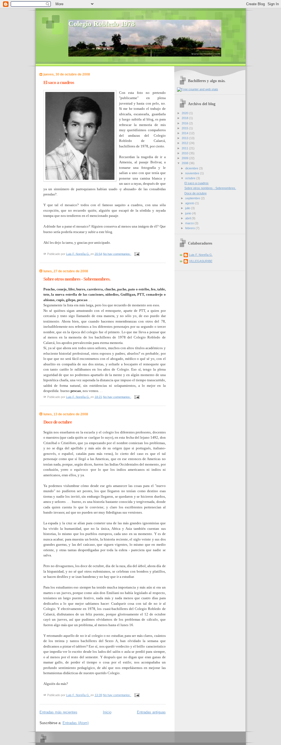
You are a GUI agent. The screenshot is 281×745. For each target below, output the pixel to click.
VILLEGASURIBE (200, 261)
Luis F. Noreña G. (201, 254)
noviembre (192, 173)
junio (188, 213)
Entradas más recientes (58, 712)
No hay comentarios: (117, 253)
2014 (185, 133)
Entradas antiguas (151, 712)
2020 (185, 113)
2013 (185, 138)
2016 (185, 123)
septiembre (193, 198)
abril (188, 218)
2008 (185, 163)
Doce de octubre (57, 422)
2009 (185, 158)
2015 (185, 128)
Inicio (107, 712)
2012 (185, 143)
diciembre (192, 168)
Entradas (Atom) (76, 723)
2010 (185, 153)
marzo (190, 223)
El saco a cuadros (58, 82)
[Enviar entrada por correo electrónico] (136, 253)
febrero (190, 228)
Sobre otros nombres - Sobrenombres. (76, 279)
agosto (190, 203)
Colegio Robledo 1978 (101, 24)
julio (188, 208)
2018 (185, 118)
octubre (190, 178)
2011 (185, 148)
